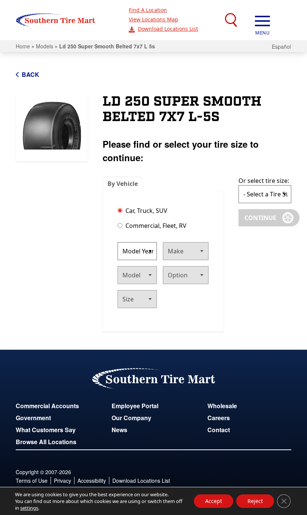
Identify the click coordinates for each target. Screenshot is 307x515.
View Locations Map (153, 19)
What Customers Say (46, 429)
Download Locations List (168, 28)
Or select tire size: (263, 181)
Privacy (62, 480)
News (119, 429)
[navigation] (262, 20)
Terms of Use (32, 480)
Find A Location (148, 9)
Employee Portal (135, 405)
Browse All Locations (46, 441)
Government (33, 417)
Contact (218, 429)
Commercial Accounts (47, 405)
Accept (213, 501)
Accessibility (91, 480)
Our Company (131, 417)
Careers (218, 417)
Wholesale (222, 405)
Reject (255, 501)
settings (29, 508)
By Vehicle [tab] (122, 184)
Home (23, 46)
